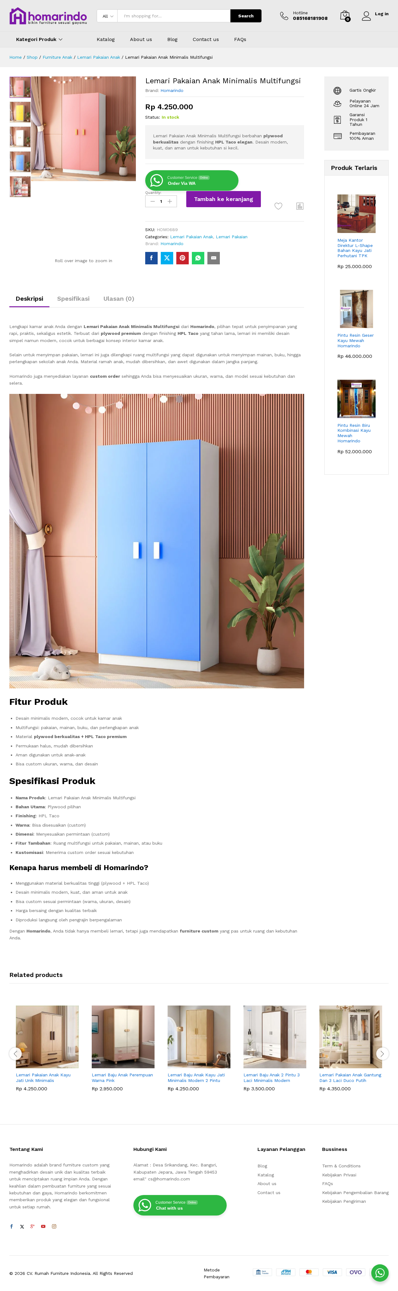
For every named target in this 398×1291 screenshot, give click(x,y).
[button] (300, 206)
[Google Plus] (32, 1226)
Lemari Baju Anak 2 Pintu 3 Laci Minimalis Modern (271, 1077)
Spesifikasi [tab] (73, 298)
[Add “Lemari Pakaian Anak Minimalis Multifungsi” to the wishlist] (278, 206)
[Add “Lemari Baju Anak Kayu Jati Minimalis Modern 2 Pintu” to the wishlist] (204, 1061)
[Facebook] (11, 1226)
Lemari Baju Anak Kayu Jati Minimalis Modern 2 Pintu (196, 1077)
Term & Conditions (341, 1165)
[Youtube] (43, 1226)
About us (141, 39)
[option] (20, 87)
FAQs (240, 39)
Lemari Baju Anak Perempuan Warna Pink (122, 1077)
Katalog (106, 39)
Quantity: (153, 192)
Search (246, 15)
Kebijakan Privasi (339, 1174)
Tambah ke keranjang (223, 199)
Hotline (300, 12)
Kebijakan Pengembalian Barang (355, 1192)
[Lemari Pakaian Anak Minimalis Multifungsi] (151, 258)
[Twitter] (22, 1226)
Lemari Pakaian (232, 236)
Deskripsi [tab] (29, 298)
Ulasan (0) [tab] (119, 298)
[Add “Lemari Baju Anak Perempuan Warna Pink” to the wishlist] (128, 1061)
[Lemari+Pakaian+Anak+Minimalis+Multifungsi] (167, 258)
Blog (172, 39)
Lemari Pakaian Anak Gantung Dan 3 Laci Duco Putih (350, 1077)
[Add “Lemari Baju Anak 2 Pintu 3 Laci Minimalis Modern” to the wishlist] (280, 1061)
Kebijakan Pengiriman (344, 1201)
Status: (152, 117)
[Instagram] (54, 1227)
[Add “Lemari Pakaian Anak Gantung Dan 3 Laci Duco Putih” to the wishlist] (356, 1061)
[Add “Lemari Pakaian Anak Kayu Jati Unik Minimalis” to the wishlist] (53, 1061)
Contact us (206, 39)
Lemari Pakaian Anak (191, 236)
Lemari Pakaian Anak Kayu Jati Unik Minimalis (43, 1077)
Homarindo (171, 90)
